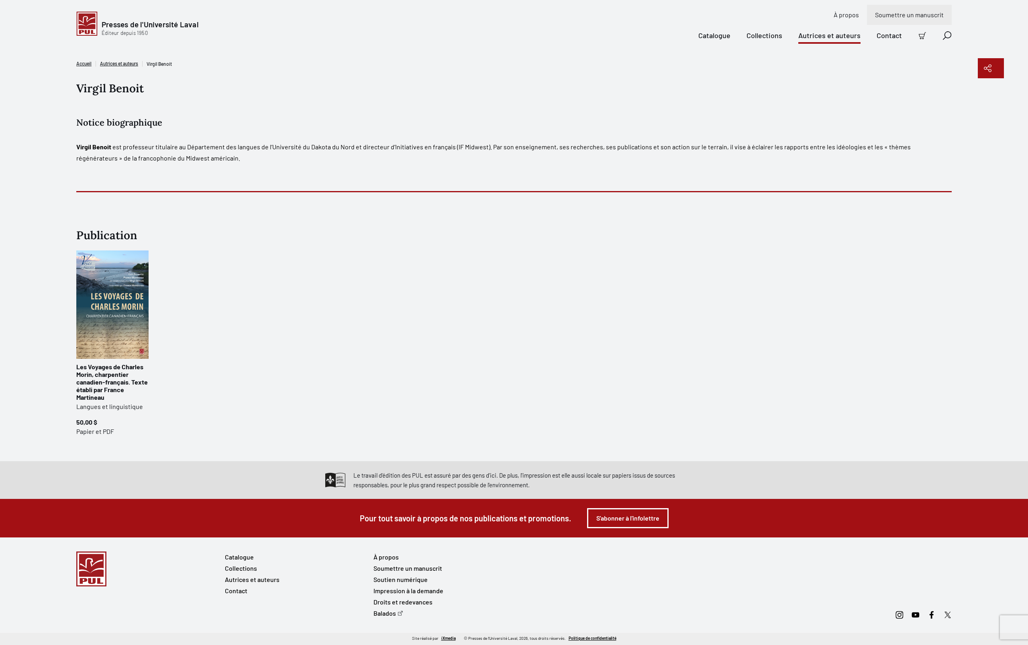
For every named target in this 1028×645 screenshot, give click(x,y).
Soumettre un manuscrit (909, 14)
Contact (889, 35)
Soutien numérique (400, 579)
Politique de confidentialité (592, 638)
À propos (846, 14)
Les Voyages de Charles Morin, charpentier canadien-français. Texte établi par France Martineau (112, 382)
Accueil (84, 63)
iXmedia (448, 638)
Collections (764, 35)
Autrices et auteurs (829, 35)
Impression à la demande (408, 590)
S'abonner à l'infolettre (627, 518)
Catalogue (714, 35)
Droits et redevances (402, 602)
